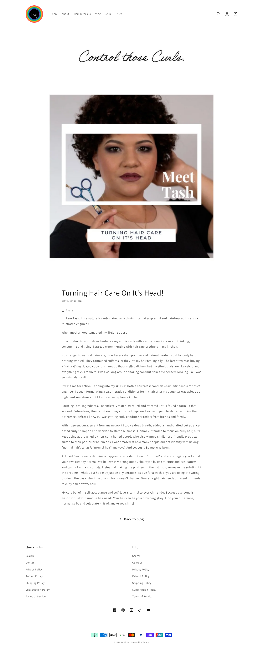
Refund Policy (34, 576)
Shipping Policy (35, 583)
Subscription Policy (37, 589)
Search (30, 556)
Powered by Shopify (140, 642)
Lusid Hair (125, 642)
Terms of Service (36, 596)
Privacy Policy (34, 569)
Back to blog (134, 519)
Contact (30, 562)
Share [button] (69, 310)
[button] (218, 14)
